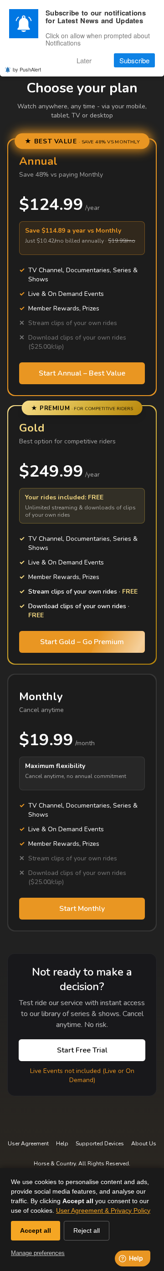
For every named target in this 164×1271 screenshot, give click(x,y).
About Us (143, 1143)
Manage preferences (38, 1253)
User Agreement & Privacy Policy (103, 1210)
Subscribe (134, 60)
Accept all (35, 1230)
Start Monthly (82, 909)
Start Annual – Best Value (82, 373)
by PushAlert (27, 69)
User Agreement (28, 1143)
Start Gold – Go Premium (82, 642)
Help (62, 1143)
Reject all (86, 1230)
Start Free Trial (82, 1050)
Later (84, 60)
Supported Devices (100, 1143)
